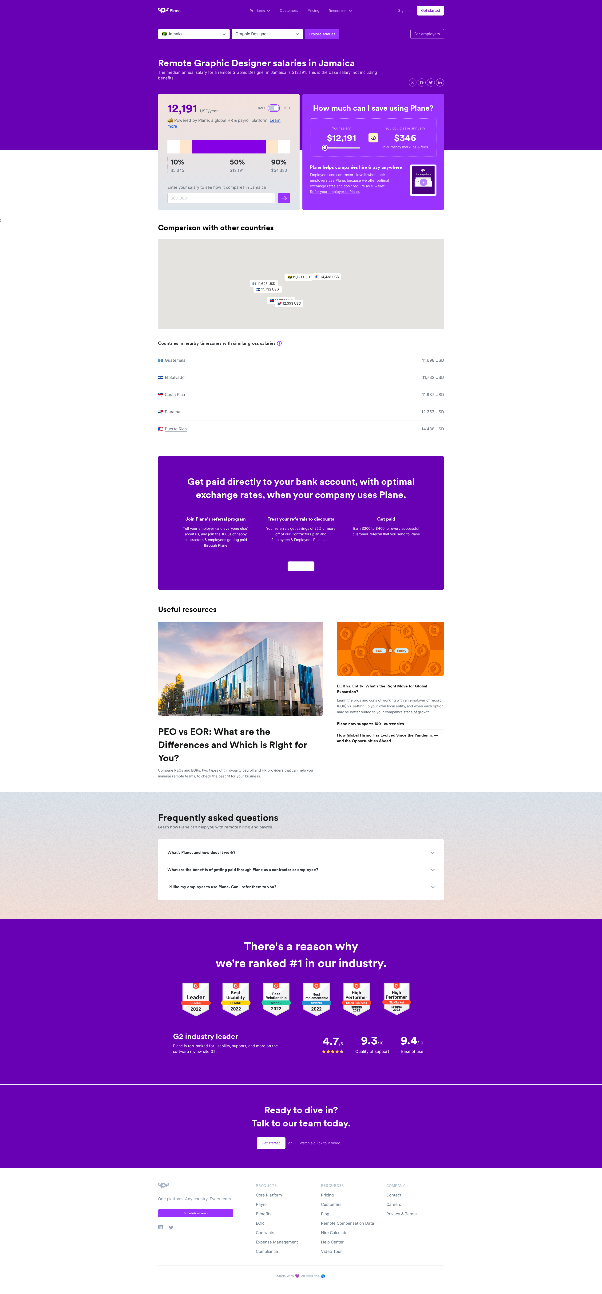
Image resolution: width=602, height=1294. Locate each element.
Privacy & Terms (401, 1214)
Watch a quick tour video (320, 1143)
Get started (430, 10)
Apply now (301, 566)
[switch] (274, 108)
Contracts (265, 1232)
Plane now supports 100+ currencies (370, 723)
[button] (301, 278)
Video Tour (331, 1251)
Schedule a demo (196, 1213)
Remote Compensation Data (347, 1223)
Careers (393, 1204)
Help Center (332, 1242)
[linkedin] (440, 82)
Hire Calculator (335, 1232)
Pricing (313, 10)
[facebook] (422, 82)
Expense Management (277, 1242)
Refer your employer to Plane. (335, 191)
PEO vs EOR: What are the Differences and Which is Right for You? (232, 745)
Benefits (263, 1214)
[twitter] (431, 82)
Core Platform (269, 1195)
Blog (325, 1214)
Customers (289, 10)
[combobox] (162, 34)
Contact (393, 1195)
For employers (427, 33)
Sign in (404, 10)
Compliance (267, 1251)
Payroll (262, 1204)
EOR (260, 1223)
